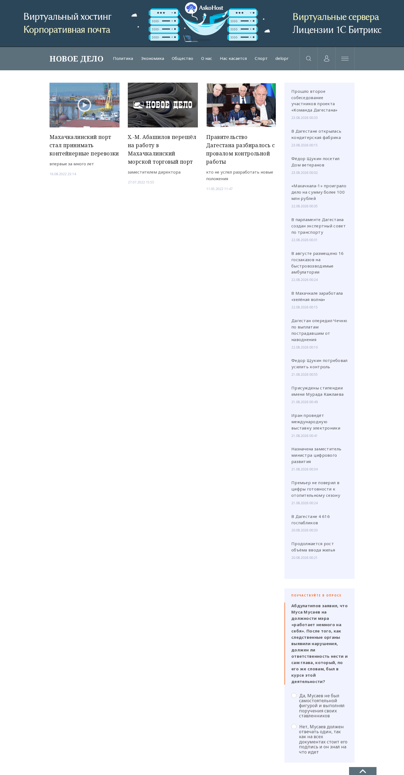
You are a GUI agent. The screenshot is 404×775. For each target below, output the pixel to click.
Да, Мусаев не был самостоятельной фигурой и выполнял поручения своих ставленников (322, 705)
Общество (182, 58)
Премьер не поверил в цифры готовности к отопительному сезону (315, 489)
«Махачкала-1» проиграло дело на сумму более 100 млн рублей (318, 192)
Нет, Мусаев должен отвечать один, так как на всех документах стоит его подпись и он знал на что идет (323, 739)
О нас (206, 58)
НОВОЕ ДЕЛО (76, 58)
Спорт (261, 58)
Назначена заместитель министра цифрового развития (316, 455)
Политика (123, 58)
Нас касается (233, 58)
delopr (282, 58)
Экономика (152, 58)
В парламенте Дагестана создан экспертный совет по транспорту (318, 226)
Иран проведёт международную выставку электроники (315, 421)
